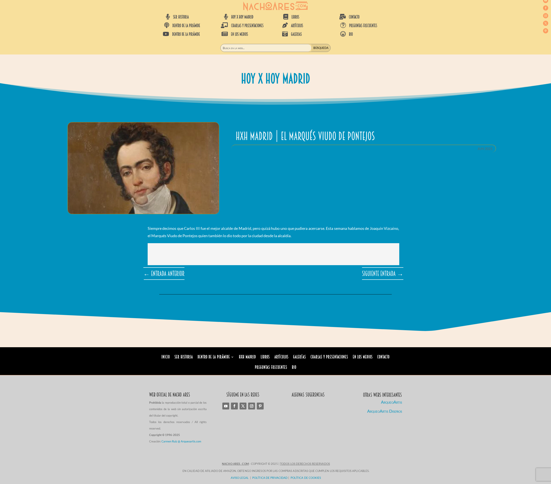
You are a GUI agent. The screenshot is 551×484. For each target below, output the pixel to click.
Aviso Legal (240, 477)
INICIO (165, 357)
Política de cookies (306, 477)
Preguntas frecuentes (363, 25)
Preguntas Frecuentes (271, 368)
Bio (294, 368)
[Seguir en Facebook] (545, 8)
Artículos (281, 357)
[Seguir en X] (545, 23)
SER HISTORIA (181, 17)
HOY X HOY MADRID (242, 17)
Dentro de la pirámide (214, 357)
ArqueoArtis (391, 402)
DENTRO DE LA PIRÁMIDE (186, 25)
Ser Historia (184, 357)
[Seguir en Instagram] (545, 15)
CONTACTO (354, 17)
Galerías (299, 357)
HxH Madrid (247, 357)
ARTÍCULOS (297, 25)
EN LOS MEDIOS (239, 34)
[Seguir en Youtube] (225, 406)
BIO (351, 34)
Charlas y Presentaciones (329, 357)
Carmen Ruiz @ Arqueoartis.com (181, 441)
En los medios (363, 357)
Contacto (383, 357)
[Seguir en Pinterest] (545, 30)
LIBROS (295, 17)
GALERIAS (296, 34)
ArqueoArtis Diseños (384, 411)
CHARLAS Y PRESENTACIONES (247, 25)
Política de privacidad (270, 477)
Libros (265, 357)
